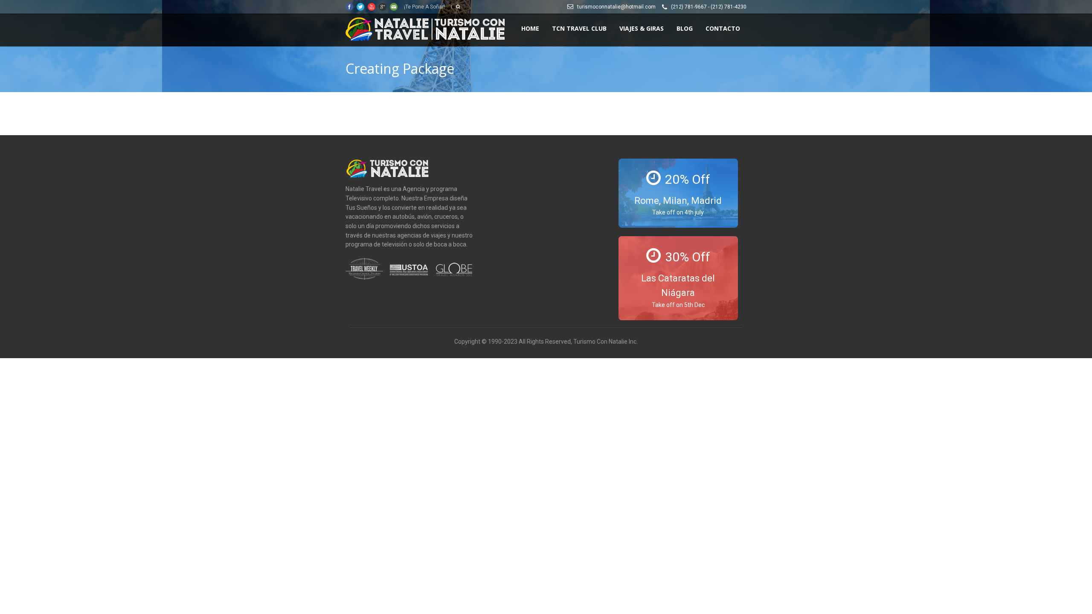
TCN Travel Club (579, 28)
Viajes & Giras (641, 28)
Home (530, 28)
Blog (685, 28)
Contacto (723, 28)
